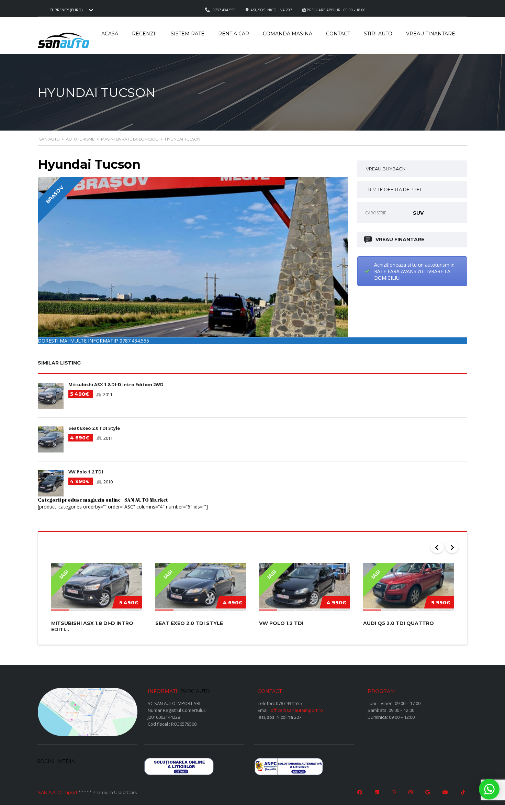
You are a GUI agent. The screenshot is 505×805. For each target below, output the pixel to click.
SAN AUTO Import (58, 792)
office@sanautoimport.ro (297, 710)
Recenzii (144, 34)
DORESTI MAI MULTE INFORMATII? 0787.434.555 (93, 340)
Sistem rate (187, 34)
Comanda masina (287, 34)
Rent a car (233, 34)
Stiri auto (378, 34)
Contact (338, 34)
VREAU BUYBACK (385, 168)
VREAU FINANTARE (399, 239)
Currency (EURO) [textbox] (65, 10)
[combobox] (70, 10)
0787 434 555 (289, 703)
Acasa (109, 34)
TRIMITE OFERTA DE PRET (394, 189)
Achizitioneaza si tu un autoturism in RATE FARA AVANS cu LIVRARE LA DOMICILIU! (414, 271)
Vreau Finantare (430, 34)
